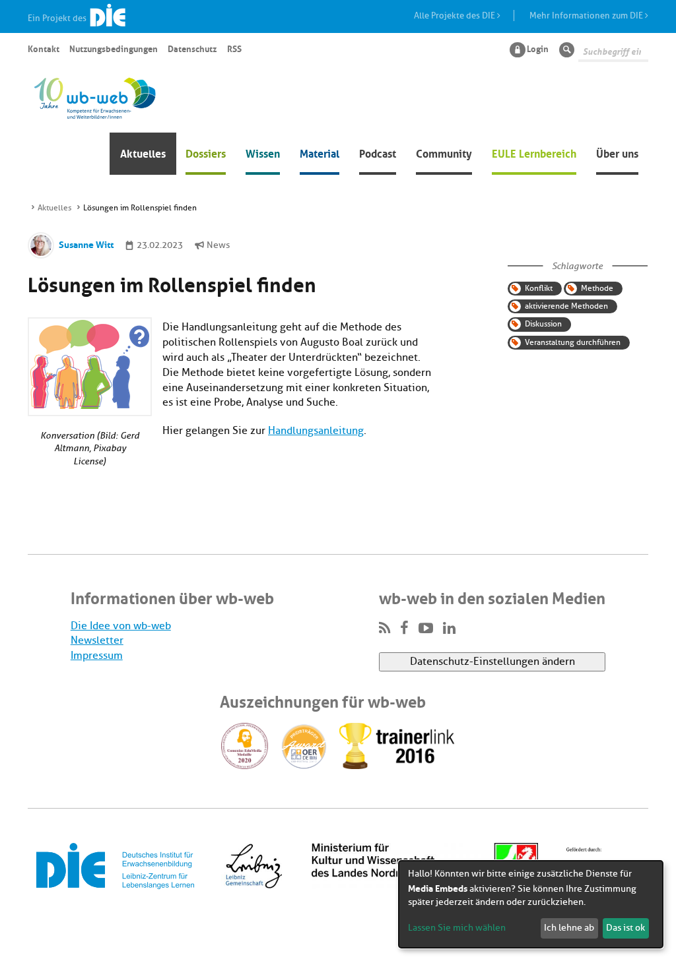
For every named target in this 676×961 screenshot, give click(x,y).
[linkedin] (449, 628)
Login (538, 48)
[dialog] (531, 904)
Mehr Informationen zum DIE (587, 15)
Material (319, 152)
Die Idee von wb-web (121, 626)
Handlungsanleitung (316, 430)
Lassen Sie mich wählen (457, 927)
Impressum (97, 655)
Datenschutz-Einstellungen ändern (492, 661)
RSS (234, 48)
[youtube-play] (426, 628)
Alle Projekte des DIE (455, 15)
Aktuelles (143, 152)
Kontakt (43, 48)
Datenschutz (192, 48)
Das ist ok (625, 927)
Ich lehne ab (569, 927)
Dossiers (206, 152)
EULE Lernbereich (534, 152)
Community (444, 152)
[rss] (384, 628)
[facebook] (404, 628)
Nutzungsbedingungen (113, 48)
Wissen (263, 152)
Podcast (377, 152)
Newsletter (97, 640)
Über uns (617, 152)
